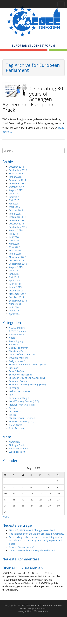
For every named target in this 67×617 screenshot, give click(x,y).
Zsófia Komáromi (39, 611)
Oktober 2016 (16, 223)
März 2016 (14, 247)
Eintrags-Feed (16, 445)
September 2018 (18, 170)
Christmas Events (18, 351)
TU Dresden (15, 424)
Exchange (14, 387)
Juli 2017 (13, 193)
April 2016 (14, 243)
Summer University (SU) (21, 421)
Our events (15, 411)
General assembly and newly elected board (32, 550)
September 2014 (18, 300)
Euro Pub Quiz (16, 371)
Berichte (13, 344)
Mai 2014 (14, 310)
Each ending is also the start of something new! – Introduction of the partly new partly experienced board (35, 540)
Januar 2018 (15, 176)
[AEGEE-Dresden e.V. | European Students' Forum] (33, 20)
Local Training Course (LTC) (24, 401)
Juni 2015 (14, 273)
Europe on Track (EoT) (21, 374)
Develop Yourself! (18, 357)
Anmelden (14, 441)
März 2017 (14, 206)
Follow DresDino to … (20, 391)
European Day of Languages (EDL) (27, 377)
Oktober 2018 (16, 166)
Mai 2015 (14, 277)
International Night (19, 398)
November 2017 (17, 183)
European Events (18, 381)
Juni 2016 (14, 237)
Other (12, 408)
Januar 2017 (15, 213)
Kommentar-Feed (18, 448)
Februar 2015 (16, 283)
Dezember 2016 (17, 216)
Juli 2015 (13, 270)
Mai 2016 (14, 240)
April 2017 (14, 203)
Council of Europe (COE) (22, 354)
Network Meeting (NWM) (22, 404)
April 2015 (14, 280)
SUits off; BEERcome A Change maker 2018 (32, 530)
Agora (12, 337)
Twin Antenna (16, 428)
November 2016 (17, 220)
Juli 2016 (13, 233)
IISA (11, 394)
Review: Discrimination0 (21, 547)
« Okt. (5, 516)
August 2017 (15, 190)
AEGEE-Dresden (17, 331)
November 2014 (17, 293)
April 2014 (14, 313)
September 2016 (18, 227)
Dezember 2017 (17, 180)
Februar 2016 (16, 250)
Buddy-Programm (18, 347)
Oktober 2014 (16, 297)
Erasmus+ (14, 367)
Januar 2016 (15, 253)
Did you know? (17, 361)
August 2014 (15, 303)
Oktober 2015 (16, 260)
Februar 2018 (16, 173)
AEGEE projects (17, 327)
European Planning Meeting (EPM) (27, 384)
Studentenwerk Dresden (22, 418)
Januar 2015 (15, 287)
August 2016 (15, 230)
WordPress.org (17, 451)
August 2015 (15, 267)
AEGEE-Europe (16, 334)
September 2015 (18, 263)
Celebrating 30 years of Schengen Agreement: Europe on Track (32, 99)
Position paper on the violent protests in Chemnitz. (36, 533)
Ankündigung (16, 341)
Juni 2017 (14, 196)
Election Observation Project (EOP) (28, 364)
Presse (12, 414)
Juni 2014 (14, 307)
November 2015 (17, 257)
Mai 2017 (14, 200)
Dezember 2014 (17, 290)
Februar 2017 (16, 210)
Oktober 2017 (16, 186)
